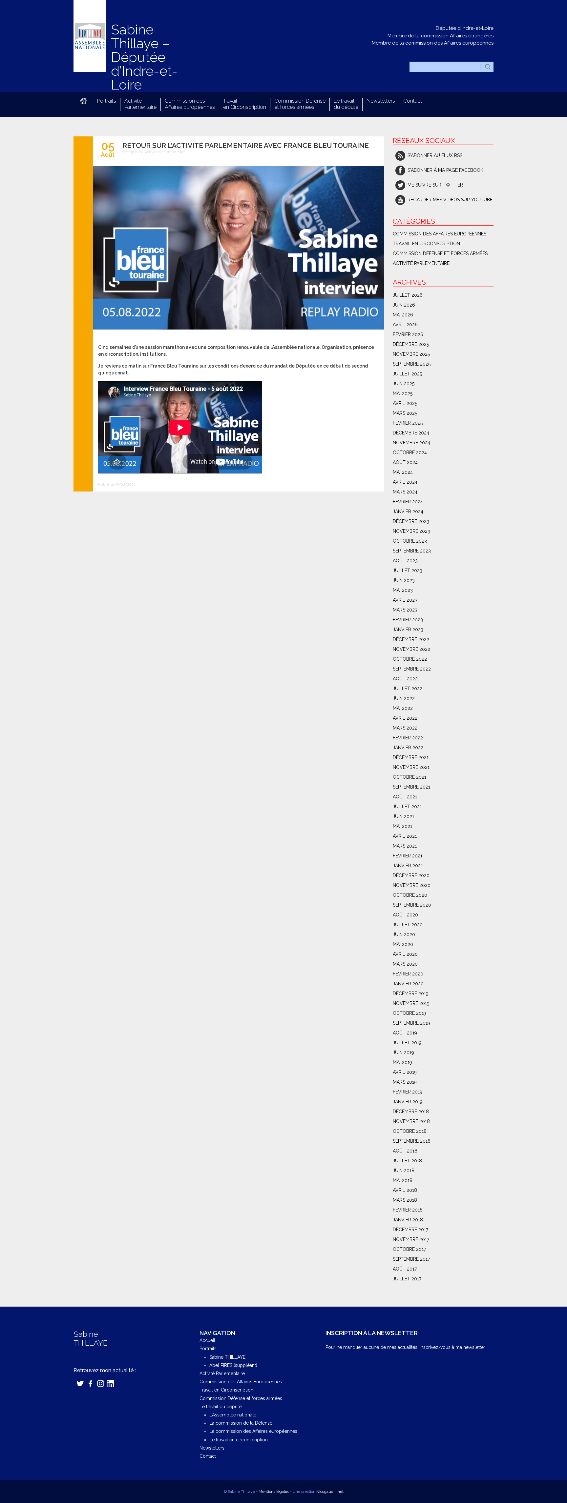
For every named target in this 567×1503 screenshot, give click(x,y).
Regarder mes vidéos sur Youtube (450, 199)
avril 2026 (405, 324)
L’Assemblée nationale (232, 1414)
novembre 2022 (411, 649)
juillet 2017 (407, 1278)
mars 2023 (405, 609)
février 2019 (407, 1091)
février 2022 (408, 737)
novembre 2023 (411, 531)
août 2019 (405, 1032)
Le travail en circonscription (238, 1439)
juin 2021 (403, 816)
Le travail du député (346, 104)
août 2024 (405, 462)
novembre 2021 (411, 767)
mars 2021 (405, 846)
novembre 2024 (411, 442)
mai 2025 (402, 393)
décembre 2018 (411, 1111)
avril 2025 (405, 403)
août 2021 (405, 796)
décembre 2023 (411, 521)
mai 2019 (402, 1062)
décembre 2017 (410, 1229)
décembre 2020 (411, 875)
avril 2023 (405, 600)
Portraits (106, 101)
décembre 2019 (411, 993)
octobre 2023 (410, 541)
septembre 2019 (411, 1023)
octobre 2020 (410, 895)
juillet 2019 (407, 1042)
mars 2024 (405, 491)
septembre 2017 (411, 1259)
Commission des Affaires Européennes (190, 104)
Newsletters (381, 101)
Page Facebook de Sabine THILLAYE (90, 1383)
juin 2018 (403, 1170)
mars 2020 (405, 964)
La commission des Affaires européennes (253, 1431)
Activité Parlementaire (140, 104)
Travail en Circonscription (244, 104)
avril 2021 (405, 836)
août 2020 (405, 914)
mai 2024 (403, 472)
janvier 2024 (408, 511)
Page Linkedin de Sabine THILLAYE (110, 1383)
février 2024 (408, 501)
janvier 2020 (408, 983)
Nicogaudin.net (330, 1491)
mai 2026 (403, 314)
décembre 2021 (411, 757)
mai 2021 (402, 826)
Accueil (83, 101)
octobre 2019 (409, 1013)
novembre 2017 (411, 1239)
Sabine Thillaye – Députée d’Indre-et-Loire (144, 57)
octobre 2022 (410, 659)
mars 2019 (405, 1082)
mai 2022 (403, 708)
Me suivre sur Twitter (435, 185)
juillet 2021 (407, 806)
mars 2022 (405, 728)
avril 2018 (405, 1190)
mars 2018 (405, 1200)
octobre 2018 (410, 1131)
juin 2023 (404, 580)
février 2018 (408, 1209)
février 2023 (408, 619)
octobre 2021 (409, 777)
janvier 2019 (408, 1101)
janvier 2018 (408, 1219)
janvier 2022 (408, 747)
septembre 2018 (411, 1141)
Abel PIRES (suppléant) (233, 1365)
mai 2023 (403, 590)
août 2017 (405, 1269)
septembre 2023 (412, 550)
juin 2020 (404, 934)
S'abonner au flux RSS (435, 155)
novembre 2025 (411, 354)
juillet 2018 (407, 1160)
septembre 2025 (411, 364)
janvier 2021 (408, 865)
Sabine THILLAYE (227, 1357)
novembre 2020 (411, 885)
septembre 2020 (412, 905)
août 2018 (405, 1150)
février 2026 (408, 334)
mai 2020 (403, 944)
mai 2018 (402, 1180)
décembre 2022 (411, 639)
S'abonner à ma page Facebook (445, 170)
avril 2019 (405, 1072)
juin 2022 (404, 698)
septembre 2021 (411, 787)
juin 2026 (404, 305)
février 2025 (408, 423)
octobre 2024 (410, 452)
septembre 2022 (412, 668)
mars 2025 (405, 413)
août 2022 (405, 678)
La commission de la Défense (240, 1423)
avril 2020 (405, 954)
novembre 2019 (411, 1003)
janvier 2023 (408, 629)
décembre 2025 (411, 344)
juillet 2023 (407, 570)
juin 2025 (403, 383)
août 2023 (405, 560)
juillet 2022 (407, 688)
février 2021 (407, 855)
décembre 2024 (411, 432)
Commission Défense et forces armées (300, 104)
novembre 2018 (411, 1121)
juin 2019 (403, 1052)
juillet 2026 (408, 295)
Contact (412, 101)
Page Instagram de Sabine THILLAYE (100, 1383)
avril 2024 (405, 482)
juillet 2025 (407, 373)
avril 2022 (405, 718)
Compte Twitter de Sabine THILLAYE (80, 1383)
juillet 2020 (408, 924)
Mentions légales (274, 1491)
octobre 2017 (409, 1249)
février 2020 (408, 973)
